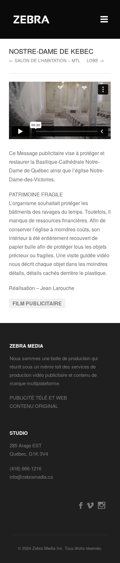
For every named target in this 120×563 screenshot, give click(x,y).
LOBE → (95, 60)
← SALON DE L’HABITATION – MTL (44, 60)
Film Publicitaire (37, 303)
